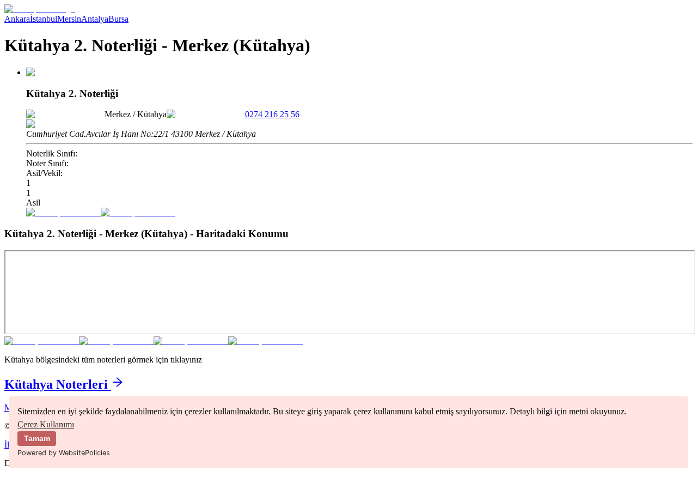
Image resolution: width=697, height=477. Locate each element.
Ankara (17, 18)
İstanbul (43, 18)
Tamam (37, 438)
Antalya (94, 18)
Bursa (118, 18)
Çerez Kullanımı (45, 424)
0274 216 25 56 (272, 114)
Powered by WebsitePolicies (63, 453)
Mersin (69, 18)
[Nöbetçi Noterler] (39, 9)
